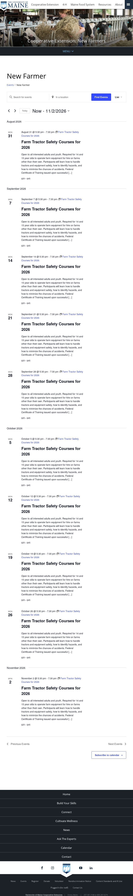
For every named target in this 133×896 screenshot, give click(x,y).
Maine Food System (83, 4)
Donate (47, 881)
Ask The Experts (66, 839)
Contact (66, 857)
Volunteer (59, 881)
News (66, 830)
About (119, 4)
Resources (104, 4)
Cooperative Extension (45, 4)
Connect (66, 812)
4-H (65, 4)
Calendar (66, 848)
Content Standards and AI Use (109, 881)
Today (24, 110)
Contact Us (77, 887)
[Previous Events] (9, 111)
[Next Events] (15, 111)
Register (35, 881)
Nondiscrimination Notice (79, 881)
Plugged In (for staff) (59, 887)
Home (66, 794)
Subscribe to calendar (107, 755)
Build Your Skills (66, 803)
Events (10, 84)
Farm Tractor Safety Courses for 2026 (50, 144)
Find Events (101, 97)
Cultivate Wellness (66, 821)
